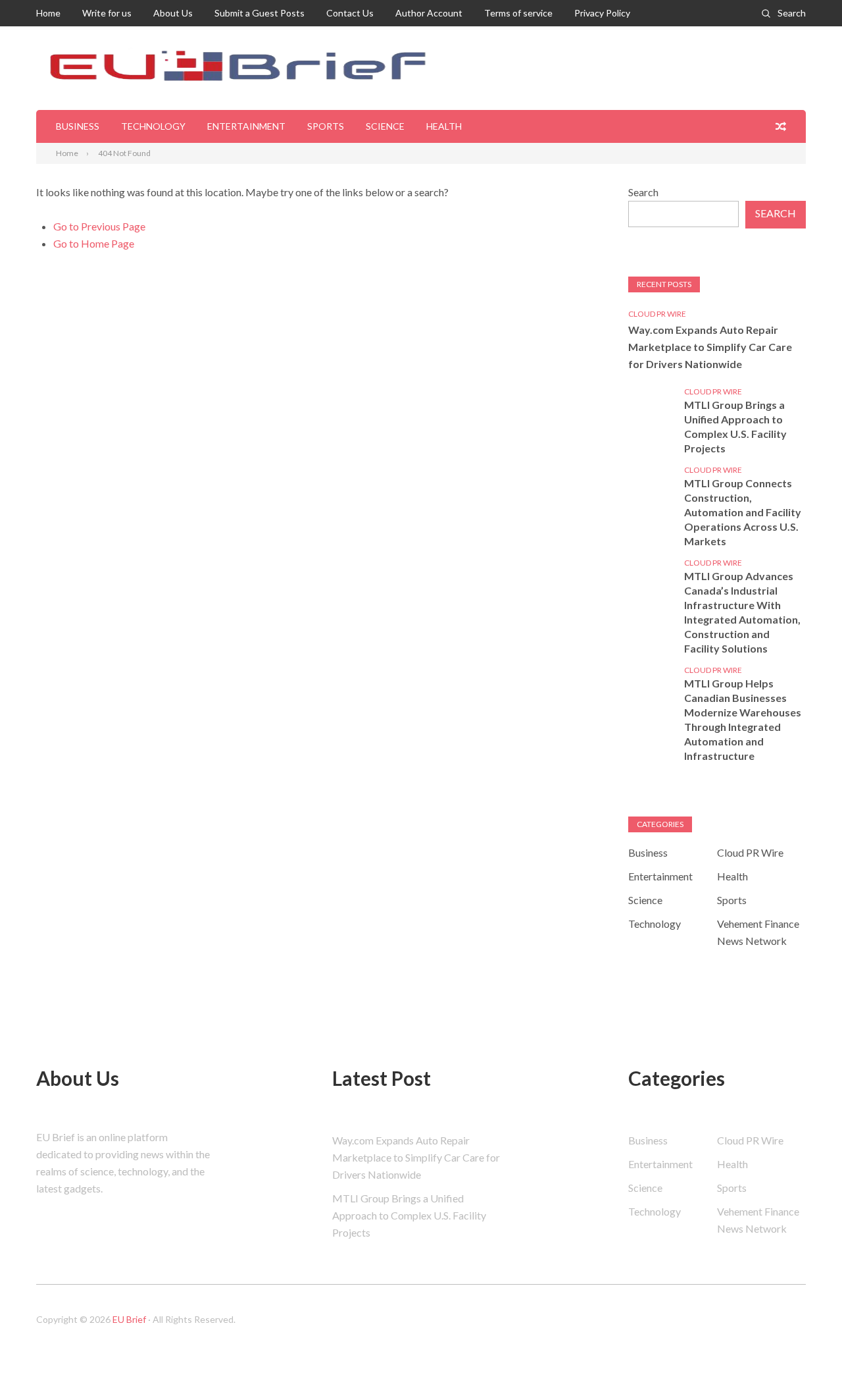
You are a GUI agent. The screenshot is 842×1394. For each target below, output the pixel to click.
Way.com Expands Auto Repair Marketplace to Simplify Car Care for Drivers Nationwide (710, 346)
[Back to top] (805, 1357)
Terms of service (518, 12)
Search (792, 12)
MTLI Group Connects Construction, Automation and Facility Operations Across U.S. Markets (742, 512)
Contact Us (350, 12)
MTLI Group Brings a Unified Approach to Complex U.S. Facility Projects (735, 426)
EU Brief (129, 1319)
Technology (153, 126)
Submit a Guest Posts (259, 12)
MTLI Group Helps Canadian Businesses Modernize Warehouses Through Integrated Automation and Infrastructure (742, 719)
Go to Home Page (93, 243)
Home (48, 12)
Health (444, 126)
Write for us (107, 12)
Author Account (428, 12)
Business (77, 126)
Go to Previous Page (99, 226)
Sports (325, 126)
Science (385, 126)
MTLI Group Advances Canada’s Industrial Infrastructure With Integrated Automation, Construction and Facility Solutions (742, 612)
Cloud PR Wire (657, 314)
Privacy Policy (602, 12)
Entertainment (246, 126)
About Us (173, 12)
